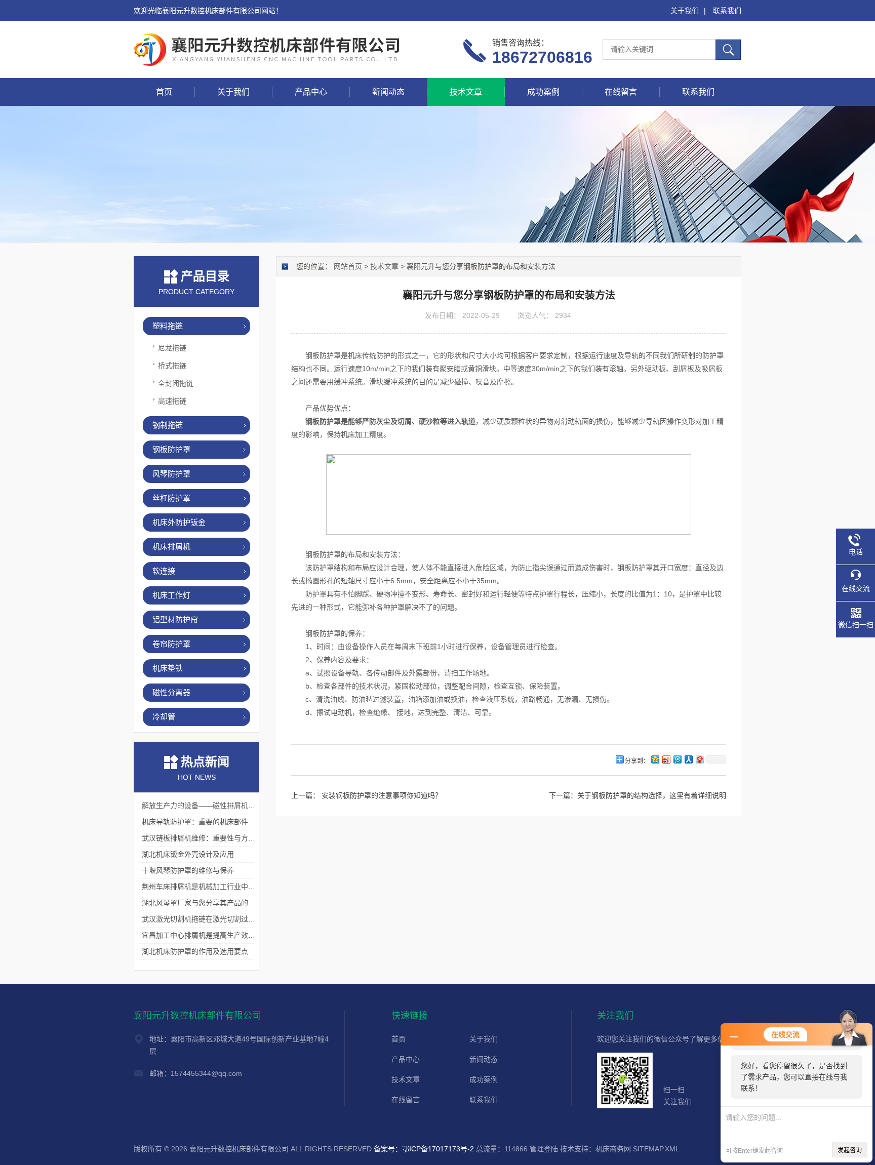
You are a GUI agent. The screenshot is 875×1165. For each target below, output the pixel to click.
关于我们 (684, 11)
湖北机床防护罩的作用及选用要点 (195, 951)
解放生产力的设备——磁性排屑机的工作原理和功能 (223, 805)
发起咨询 (850, 1150)
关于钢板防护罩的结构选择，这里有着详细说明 (651, 795)
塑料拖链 (167, 326)
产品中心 (311, 92)
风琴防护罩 (171, 473)
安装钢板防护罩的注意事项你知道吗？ (381, 795)
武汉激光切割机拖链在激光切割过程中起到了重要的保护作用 (237, 919)
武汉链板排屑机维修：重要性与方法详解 (205, 838)
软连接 (163, 571)
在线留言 (621, 92)
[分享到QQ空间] (654, 759)
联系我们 (727, 11)
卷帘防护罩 (171, 643)
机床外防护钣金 (179, 522)
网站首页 (348, 266)
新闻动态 (388, 92)
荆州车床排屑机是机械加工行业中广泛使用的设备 (220, 886)
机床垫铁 (167, 668)
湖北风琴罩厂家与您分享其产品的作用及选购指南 (220, 903)
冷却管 (163, 716)
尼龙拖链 (172, 348)
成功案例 (543, 92)
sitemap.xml (656, 1149)
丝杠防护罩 (171, 498)
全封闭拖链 (175, 383)
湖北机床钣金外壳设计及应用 (188, 854)
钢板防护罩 (171, 449)
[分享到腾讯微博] (677, 759)
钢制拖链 (167, 425)
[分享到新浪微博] (665, 759)
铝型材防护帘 (175, 619)
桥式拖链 (172, 365)
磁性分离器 (171, 692)
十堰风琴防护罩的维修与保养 (188, 870)
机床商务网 (613, 1149)
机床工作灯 (171, 595)
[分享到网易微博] (699, 759)
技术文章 (466, 92)
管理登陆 (544, 1149)
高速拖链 (172, 401)
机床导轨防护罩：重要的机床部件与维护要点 (213, 822)
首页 (164, 92)
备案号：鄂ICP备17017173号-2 (424, 1149)
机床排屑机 (171, 546)
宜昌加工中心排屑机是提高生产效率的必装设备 (216, 935)
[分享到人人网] (688, 759)
